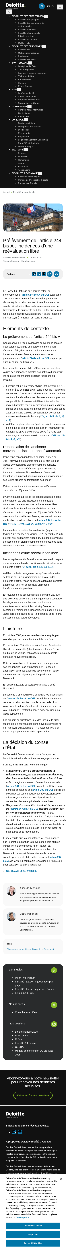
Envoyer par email (49, 274)
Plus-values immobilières (19, 949)
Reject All (32, 1234)
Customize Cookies (33, 1225)
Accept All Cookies (33, 1243)
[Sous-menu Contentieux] (29, 106)
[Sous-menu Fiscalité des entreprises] (46, 16)
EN (52, 6)
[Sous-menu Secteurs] (25, 149)
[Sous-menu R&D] (19, 89)
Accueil (6, 192)
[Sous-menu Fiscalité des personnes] (44, 46)
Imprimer (56, 274)
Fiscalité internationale (24, 192)
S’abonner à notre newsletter (33, 1095)
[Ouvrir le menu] (60, 7)
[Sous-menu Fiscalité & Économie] (40, 173)
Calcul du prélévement (43, 949)
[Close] (61, 1178)
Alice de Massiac (11, 260)
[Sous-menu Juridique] (26, 119)
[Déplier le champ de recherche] (42, 6)
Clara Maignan (28, 260)
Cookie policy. (22, 1217)
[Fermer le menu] (9, 11)
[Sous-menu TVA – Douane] (30, 63)
